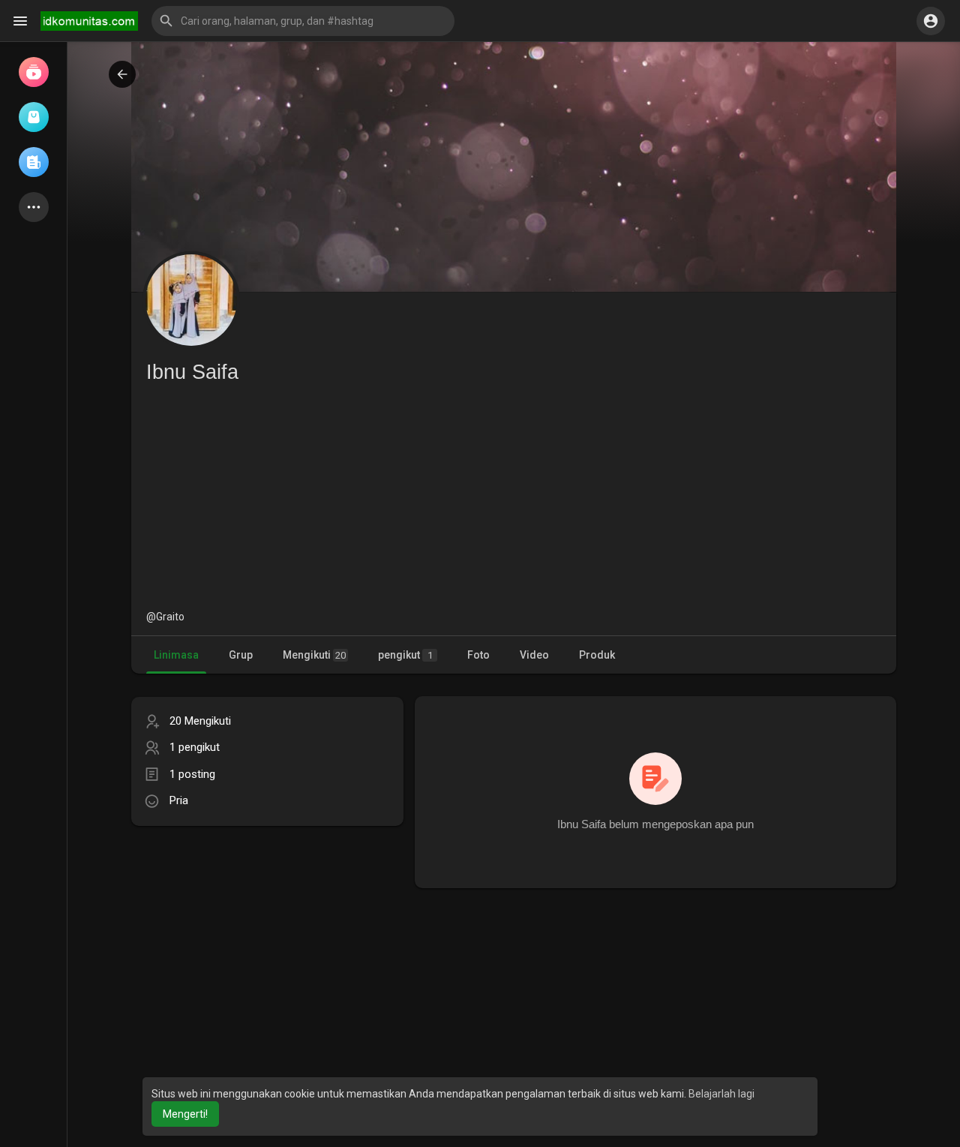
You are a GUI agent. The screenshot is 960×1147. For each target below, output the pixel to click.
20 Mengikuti (200, 721)
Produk (597, 655)
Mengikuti (314, 655)
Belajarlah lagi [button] (721, 1094)
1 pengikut (195, 747)
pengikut (405, 655)
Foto (478, 655)
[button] (303, 21)
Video (534, 655)
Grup (241, 655)
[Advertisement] (513, 497)
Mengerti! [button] (185, 1114)
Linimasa (176, 655)
